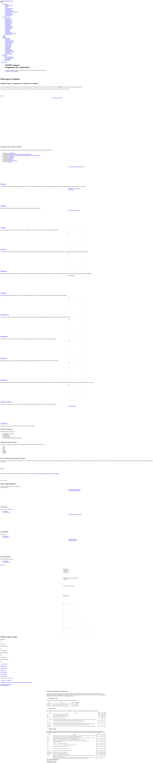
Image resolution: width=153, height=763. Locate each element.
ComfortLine (11, 156)
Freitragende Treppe (9, 22)
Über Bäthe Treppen (9, 5)
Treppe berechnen (8, 49)
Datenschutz (9, 680)
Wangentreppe (8, 47)
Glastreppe (7, 30)
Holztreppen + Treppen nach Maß (11, 71)
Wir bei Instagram (3, 676)
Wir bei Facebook (3, 668)
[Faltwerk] (76, 261)
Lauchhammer (42, 473)
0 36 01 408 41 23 (6, 562)
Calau (33, 473)
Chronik (6, 6)
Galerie (4, 36)
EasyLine (20, 154)
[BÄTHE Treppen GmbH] (6, 0)
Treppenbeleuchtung (9, 53)
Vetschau (57, 473)
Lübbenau (47, 473)
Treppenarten (7, 52)
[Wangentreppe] (76, 283)
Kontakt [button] (4, 55)
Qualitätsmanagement (9, 10)
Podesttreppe (7, 48)
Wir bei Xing (2, 670)
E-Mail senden (5, 511)
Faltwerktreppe (8, 21)
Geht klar (54, 761)
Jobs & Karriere (8, 12)
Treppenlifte (2, 227)
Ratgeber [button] (4, 37)
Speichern (56, 759)
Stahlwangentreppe (8, 26)
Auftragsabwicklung (9, 8)
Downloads (7, 16)
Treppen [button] (4, 17)
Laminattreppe (8, 24)
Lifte (4, 35)
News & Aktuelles (8, 15)
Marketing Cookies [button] (52, 728)
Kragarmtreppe (8, 23)
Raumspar (29, 154)
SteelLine (14, 160)
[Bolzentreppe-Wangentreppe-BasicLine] (76, 174)
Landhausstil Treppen (9, 41)
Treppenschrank (8, 32)
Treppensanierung (8, 34)
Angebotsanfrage (6, 60)
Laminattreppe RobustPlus (5, 401)
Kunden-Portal (8, 59)
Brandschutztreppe (8, 20)
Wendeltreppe (7, 29)
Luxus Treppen (8, 45)
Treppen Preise (8, 39)
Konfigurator (7, 38)
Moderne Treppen (8, 42)
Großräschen (36, 473)
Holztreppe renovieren (9, 40)
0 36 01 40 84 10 (6, 512)
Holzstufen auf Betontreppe (10, 33)
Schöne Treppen (8, 46)
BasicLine (10, 154)
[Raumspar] (76, 370)
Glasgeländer (7, 31)
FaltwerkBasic (12, 153)
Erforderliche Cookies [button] (53, 698)
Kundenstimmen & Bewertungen (11, 11)
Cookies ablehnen (102, 694)
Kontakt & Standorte (9, 56)
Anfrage (2, 95)
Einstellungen (67, 695)
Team (6, 7)
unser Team (2, 565)
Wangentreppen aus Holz (5, 295)
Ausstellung (5, 54)
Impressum (3, 680)
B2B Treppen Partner (9, 13)
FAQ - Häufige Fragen (9, 58)
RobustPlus (24, 154)
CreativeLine (11, 157)
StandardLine (15, 154)
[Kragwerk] (76, 348)
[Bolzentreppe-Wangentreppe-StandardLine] (76, 196)
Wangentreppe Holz (9, 27)
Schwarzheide (52, 473)
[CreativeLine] (76, 240)
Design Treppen (8, 44)
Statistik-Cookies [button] (52, 708)
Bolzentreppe (7, 19)
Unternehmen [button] (5, 4)
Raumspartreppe (8, 25)
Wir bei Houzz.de (3, 666)
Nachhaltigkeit (8, 9)
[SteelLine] (76, 327)
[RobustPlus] (76, 392)
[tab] (76, 698)
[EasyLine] (76, 305)
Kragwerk (11, 158)
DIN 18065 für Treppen (9, 51)
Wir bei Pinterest (3, 674)
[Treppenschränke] (76, 414)
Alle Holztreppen (8, 18)
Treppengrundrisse (8, 50)
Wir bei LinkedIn (3, 672)
